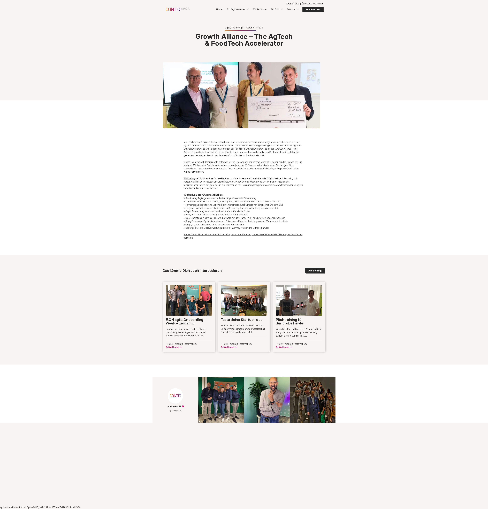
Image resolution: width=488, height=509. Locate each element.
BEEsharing (189, 178)
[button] (237, 9)
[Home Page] (178, 9)
